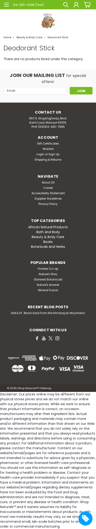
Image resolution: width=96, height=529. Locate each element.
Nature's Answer (48, 285)
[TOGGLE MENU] (6, 5)
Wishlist (48, 149)
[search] (65, 5)
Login (40, 154)
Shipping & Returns (48, 160)
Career (48, 188)
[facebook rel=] (37, 338)
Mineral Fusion (48, 290)
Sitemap (45, 388)
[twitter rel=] (50, 338)
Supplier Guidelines (48, 199)
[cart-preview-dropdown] (87, 4)
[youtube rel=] (44, 338)
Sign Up (53, 154)
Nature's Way (48, 274)
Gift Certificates (48, 143)
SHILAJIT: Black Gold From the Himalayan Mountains (48, 313)
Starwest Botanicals (48, 279)
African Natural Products (48, 227)
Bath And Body (48, 232)
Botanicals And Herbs (48, 246)
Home (7, 37)
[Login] (76, 5)
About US (48, 182)
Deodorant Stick (58, 37)
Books (48, 241)
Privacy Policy (48, 204)
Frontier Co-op (48, 269)
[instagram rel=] (57, 338)
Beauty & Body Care (29, 37)
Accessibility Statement (48, 193)
